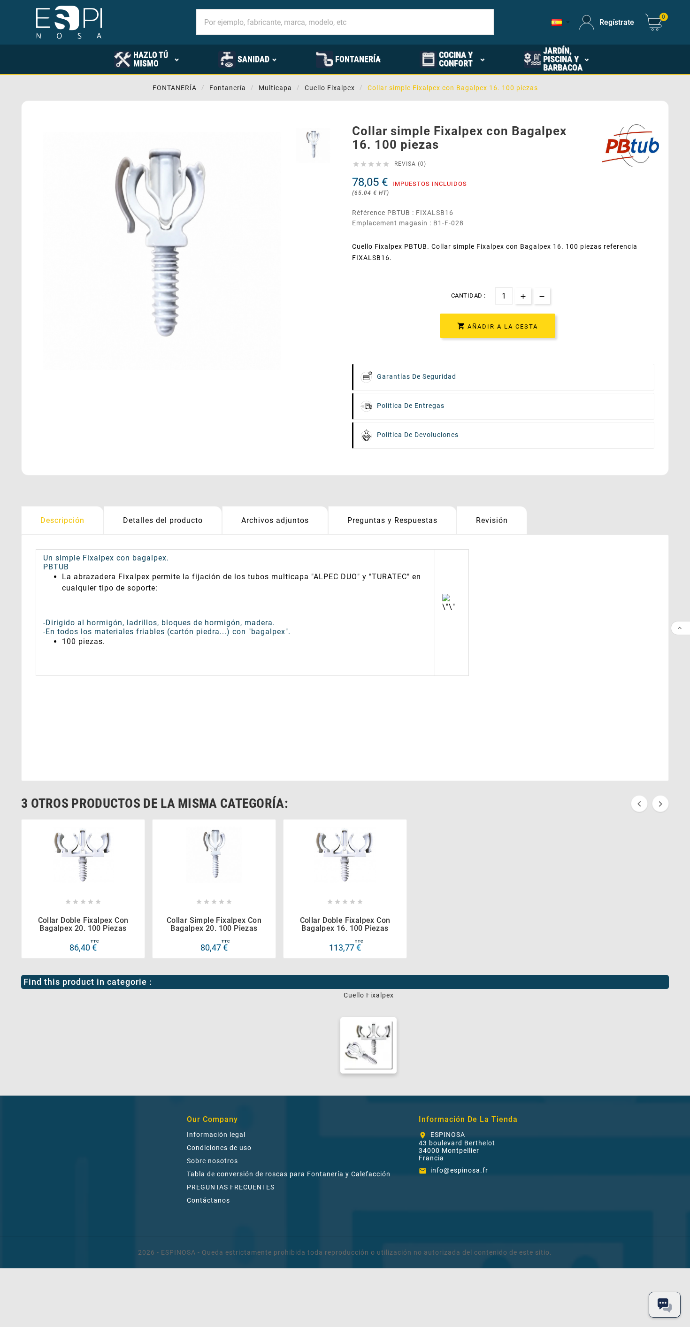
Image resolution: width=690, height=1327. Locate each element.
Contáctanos (208, 1200)
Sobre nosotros (212, 1161)
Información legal (216, 1134)
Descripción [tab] (62, 520)
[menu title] (76, 59)
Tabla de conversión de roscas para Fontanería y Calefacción (289, 1174)
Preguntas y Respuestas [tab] (392, 520)
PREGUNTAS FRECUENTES (231, 1187)
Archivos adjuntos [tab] (275, 520)
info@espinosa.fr (459, 1170)
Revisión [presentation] (492, 520)
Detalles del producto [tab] (163, 520)
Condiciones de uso (219, 1147)
